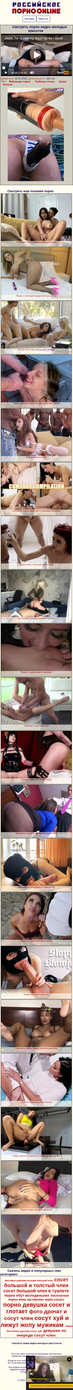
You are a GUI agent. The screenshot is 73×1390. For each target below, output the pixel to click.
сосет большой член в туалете (36, 1290)
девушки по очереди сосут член (41, 1333)
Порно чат (43, 19)
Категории (29, 19)
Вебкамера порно (20, 81)
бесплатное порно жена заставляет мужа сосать (38, 1297)
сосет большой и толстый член (36, 1282)
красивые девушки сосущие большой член (29, 1280)
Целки (62, 81)
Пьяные (7, 84)
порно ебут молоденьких (26, 1295)
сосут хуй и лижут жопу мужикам (35, 1321)
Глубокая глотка (44, 81)
